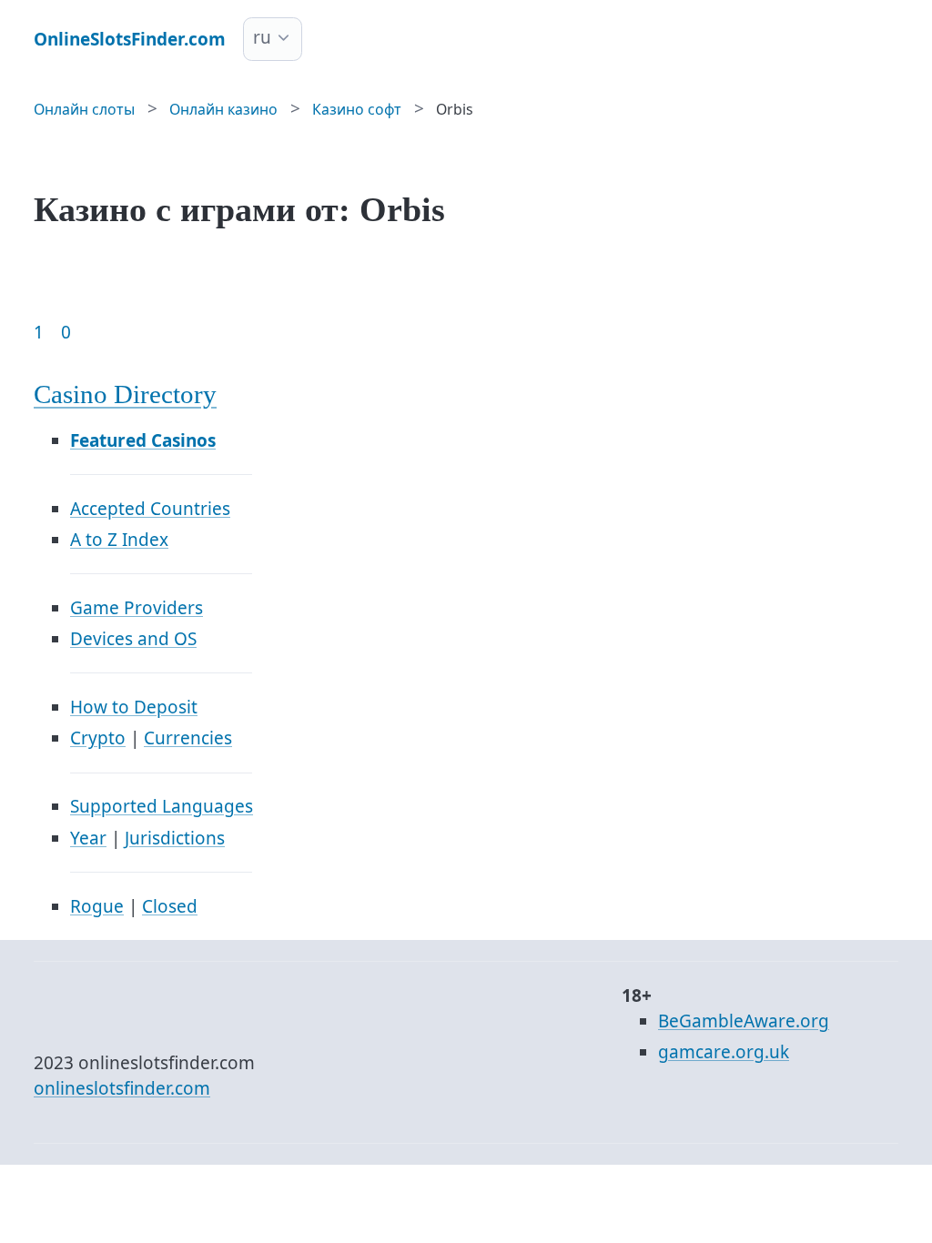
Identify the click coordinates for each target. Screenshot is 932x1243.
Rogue (97, 906)
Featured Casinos (143, 440)
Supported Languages (161, 806)
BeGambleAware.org (743, 1021)
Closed (170, 906)
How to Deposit (134, 707)
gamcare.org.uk (723, 1052)
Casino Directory (125, 394)
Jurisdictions (175, 838)
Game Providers (136, 608)
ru (262, 37)
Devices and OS (133, 639)
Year (88, 838)
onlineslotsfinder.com (122, 1088)
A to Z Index (119, 539)
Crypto (98, 738)
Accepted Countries (150, 508)
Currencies (188, 738)
